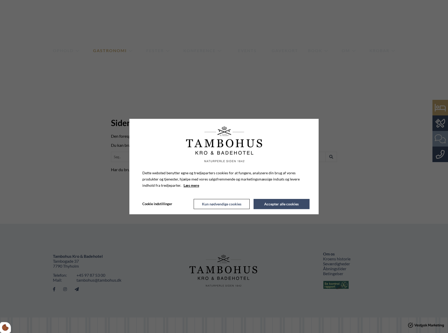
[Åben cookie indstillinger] (5, 327)
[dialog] (224, 166)
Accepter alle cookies (281, 204)
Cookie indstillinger (157, 204)
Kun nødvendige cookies (221, 204)
